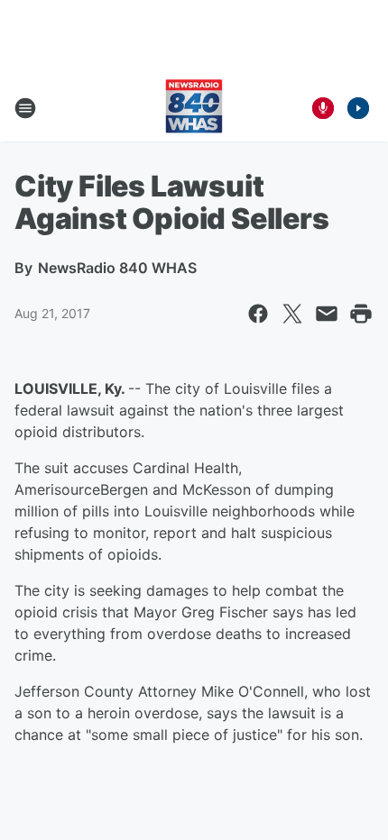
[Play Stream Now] (358, 108)
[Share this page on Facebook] (258, 313)
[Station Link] (194, 108)
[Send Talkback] (323, 108)
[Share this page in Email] (326, 313)
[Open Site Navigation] (25, 108)
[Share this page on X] (292, 313)
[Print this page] (361, 313)
